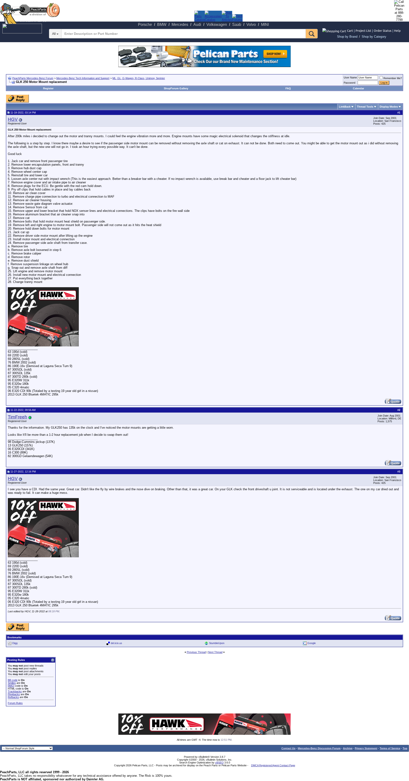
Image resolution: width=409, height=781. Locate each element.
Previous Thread (196, 652)
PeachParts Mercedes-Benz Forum (32, 78)
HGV (13, 119)
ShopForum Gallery (176, 88)
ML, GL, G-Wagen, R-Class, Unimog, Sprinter (138, 78)
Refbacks (13, 697)
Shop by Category (374, 36)
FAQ (288, 88)
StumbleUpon (216, 643)
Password (349, 82)
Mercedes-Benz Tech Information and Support (82, 78)
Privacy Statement (366, 748)
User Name (350, 77)
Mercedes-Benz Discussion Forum (319, 748)
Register (48, 88)
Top (405, 748)
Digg (15, 643)
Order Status (382, 30)
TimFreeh (17, 416)
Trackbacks (15, 691)
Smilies (12, 682)
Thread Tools (365, 106)
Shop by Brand (347, 36)
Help (397, 30)
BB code (13, 680)
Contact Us (288, 748)
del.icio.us (116, 643)
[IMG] (11, 685)
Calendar (358, 88)
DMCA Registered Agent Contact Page (273, 765)
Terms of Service (390, 748)
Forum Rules (15, 703)
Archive (347, 748)
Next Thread (215, 652)
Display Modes (389, 106)
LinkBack (345, 106)
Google (311, 643)
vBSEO (219, 762)
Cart (350, 30)
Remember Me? (392, 78)
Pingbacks (14, 694)
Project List (363, 30)
